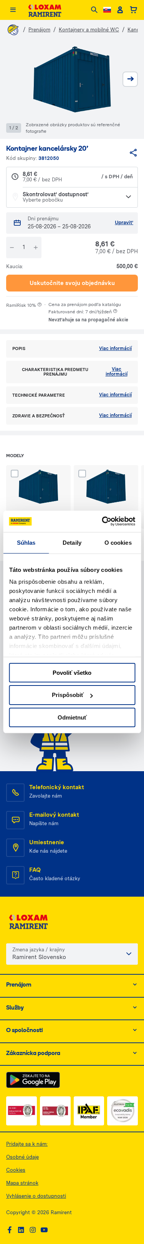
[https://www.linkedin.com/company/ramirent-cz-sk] (21, 1230)
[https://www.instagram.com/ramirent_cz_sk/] (32, 1230)
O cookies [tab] (118, 542)
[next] (130, 79)
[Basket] (133, 10)
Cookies (15, 1170)
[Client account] (120, 10)
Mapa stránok (22, 1183)
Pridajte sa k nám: (27, 1144)
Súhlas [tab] (26, 542)
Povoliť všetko (72, 672)
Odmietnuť (72, 717)
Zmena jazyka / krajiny (38, 950)
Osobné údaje (22, 1157)
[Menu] (13, 10)
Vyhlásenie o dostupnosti (36, 1196)
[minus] (12, 247)
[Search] (94, 10)
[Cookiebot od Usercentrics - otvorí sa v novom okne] (102, 521)
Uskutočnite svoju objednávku (72, 283)
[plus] (35, 247)
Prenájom (39, 30)
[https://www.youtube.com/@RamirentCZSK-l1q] (44, 1230)
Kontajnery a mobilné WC (89, 30)
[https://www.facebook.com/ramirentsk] (9, 1230)
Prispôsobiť (68, 695)
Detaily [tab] (72, 542)
